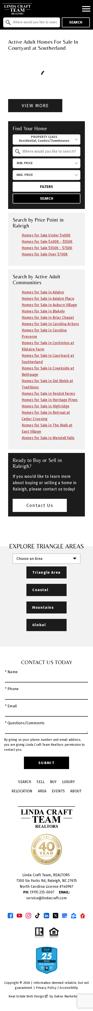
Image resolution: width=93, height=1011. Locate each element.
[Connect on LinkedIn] (46, 915)
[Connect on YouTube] (19, 915)
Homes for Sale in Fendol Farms (48, 393)
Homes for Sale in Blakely (43, 311)
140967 (67, 886)
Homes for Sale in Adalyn (43, 292)
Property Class (44, 137)
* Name (11, 672)
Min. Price (25, 163)
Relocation (22, 791)
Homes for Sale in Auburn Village (49, 305)
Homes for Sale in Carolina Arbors (50, 324)
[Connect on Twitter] (55, 915)
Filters (46, 187)
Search (75, 22)
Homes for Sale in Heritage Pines (50, 400)
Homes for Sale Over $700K (45, 254)
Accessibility (69, 988)
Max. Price (24, 175)
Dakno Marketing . (69, 996)
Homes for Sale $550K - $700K (47, 248)
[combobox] (31, 22)
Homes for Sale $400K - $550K (47, 241)
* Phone (12, 689)
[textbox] (34, 22)
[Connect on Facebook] (10, 915)
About (75, 791)
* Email (11, 706)
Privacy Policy (46, 988)
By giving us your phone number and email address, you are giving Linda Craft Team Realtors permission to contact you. (44, 745)
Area (42, 791)
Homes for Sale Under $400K (46, 235)
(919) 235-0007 (39, 892)
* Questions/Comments (24, 723)
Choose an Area (29, 558)
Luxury (68, 782)
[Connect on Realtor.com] (82, 915)
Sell (40, 782)
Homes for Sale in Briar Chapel (48, 317)
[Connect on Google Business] (64, 915)
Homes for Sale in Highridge (45, 406)
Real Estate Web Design (27, 996)
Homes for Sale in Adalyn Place (48, 298)
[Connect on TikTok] (37, 915)
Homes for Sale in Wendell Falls (48, 438)
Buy (53, 782)
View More (35, 105)
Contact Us (39, 505)
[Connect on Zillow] (73, 915)
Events (58, 791)
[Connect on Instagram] (28, 915)
